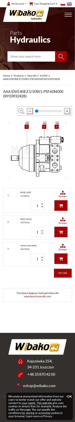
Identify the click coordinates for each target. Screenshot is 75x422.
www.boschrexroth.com (37, 296)
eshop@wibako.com (39, 385)
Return (62, 273)
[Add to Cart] (61, 205)
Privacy (47, 416)
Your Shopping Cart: (45, 3)
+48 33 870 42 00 (41, 374)
